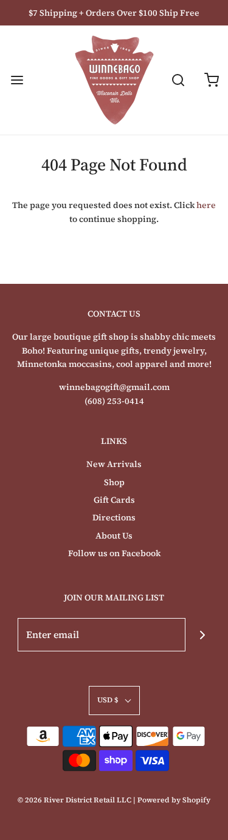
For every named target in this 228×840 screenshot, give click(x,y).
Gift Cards (114, 500)
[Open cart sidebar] (211, 80)
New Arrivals (114, 464)
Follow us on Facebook (114, 553)
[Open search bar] (178, 80)
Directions (114, 517)
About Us (114, 535)
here (206, 205)
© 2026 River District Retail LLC (74, 800)
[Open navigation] (16, 80)
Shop (114, 482)
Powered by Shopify (173, 800)
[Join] (202, 634)
